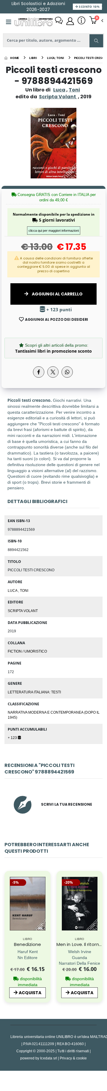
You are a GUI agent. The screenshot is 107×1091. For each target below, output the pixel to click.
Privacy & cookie (73, 1058)
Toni (74, 89)
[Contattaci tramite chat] (59, 21)
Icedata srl (48, 1058)
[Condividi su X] (53, 372)
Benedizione (27, 944)
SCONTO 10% (89, 6)
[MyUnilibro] (70, 21)
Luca (59, 89)
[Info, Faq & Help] (81, 21)
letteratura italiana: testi (34, 692)
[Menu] (8, 22)
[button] (96, 21)
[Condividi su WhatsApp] (67, 372)
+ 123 (13, 737)
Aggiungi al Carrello (57, 294)
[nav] (7, 915)
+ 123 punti (58, 309)
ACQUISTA (30, 993)
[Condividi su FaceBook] (38, 372)
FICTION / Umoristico (27, 651)
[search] (96, 40)
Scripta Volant (23, 610)
